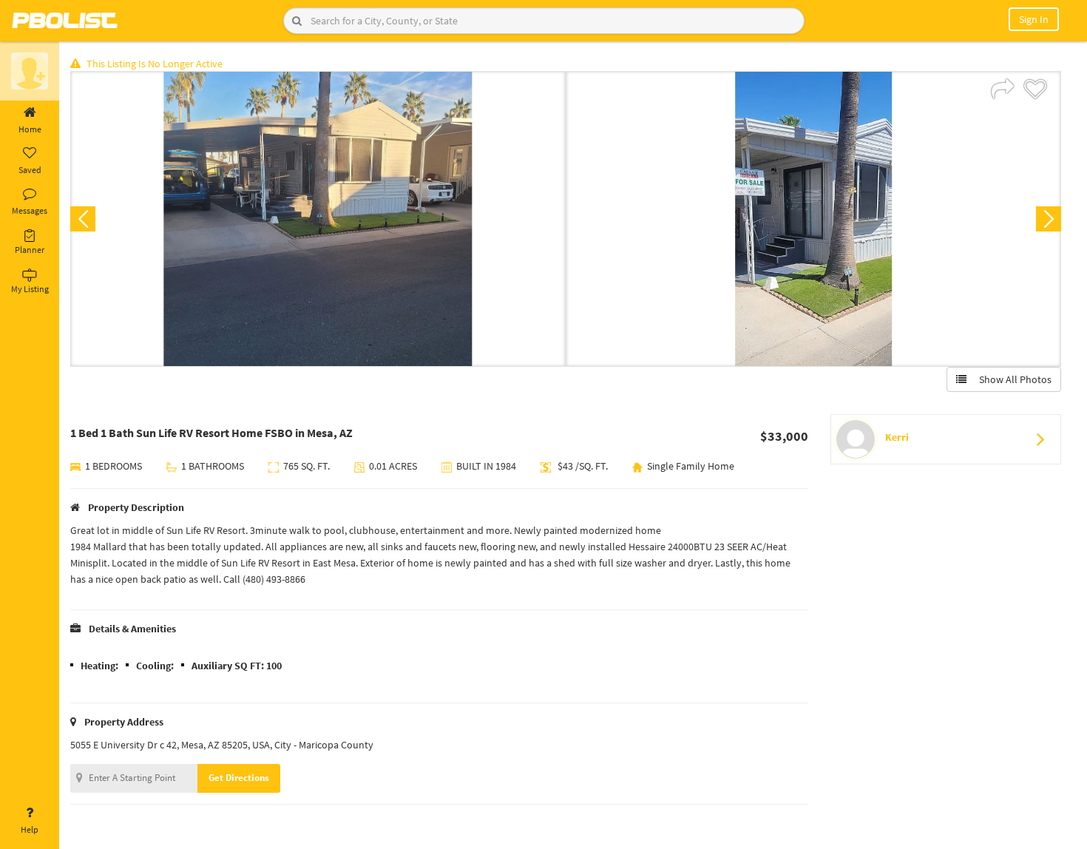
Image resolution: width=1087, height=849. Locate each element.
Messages (29, 210)
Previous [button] (82, 218)
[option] (318, 219)
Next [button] (1048, 218)
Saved (29, 169)
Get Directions (239, 777)
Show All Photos (1012, 379)
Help (29, 829)
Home (29, 129)
